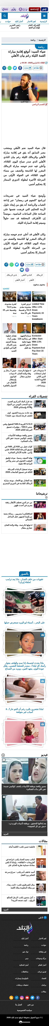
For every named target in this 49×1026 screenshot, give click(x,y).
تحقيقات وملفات (22, 985)
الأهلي (31, 280)
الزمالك (39, 275)
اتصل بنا (18, 1005)
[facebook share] (20, 68)
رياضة (33, 40)
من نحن (30, 1005)
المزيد (5, 834)
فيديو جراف (42, 972)
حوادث (8, 21)
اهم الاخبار (31, 21)
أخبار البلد (19, 21)
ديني (26, 958)
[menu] (44, 16)
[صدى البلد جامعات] (23, 9)
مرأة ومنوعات (41, 958)
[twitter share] (15, 68)
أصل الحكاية (23, 965)
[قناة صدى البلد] (44, 9)
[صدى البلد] (24, 16)
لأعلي (41, 918)
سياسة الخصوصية (24, 1010)
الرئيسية (43, 21)
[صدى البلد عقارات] (13, 9)
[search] (5, 16)
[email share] (4, 68)
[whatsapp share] (10, 68)
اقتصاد (44, 978)
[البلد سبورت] (35, 9)
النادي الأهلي (26, 275)
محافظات (24, 972)
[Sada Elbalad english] (5, 9)
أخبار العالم (42, 965)
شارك (26, 68)
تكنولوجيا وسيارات (21, 978)
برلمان (43, 985)
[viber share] (27, 270)
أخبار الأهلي (19, 280)
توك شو (25, 952)
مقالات (43, 992)
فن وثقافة (42, 952)
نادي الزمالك (12, 275)
